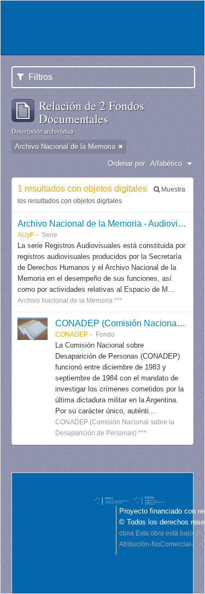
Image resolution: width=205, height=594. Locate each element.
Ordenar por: (127, 163)
